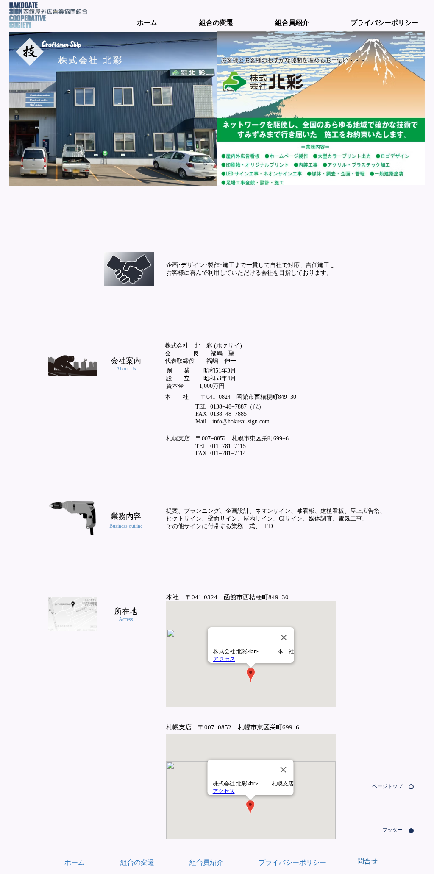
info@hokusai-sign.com (241, 421)
